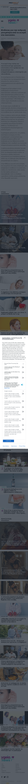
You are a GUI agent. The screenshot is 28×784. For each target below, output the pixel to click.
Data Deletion (6, 446)
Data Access (14, 446)
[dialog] (14, 392)
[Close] (25, 338)
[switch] (22, 367)
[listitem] (14, 364)
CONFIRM (8, 440)
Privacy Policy (22, 446)
